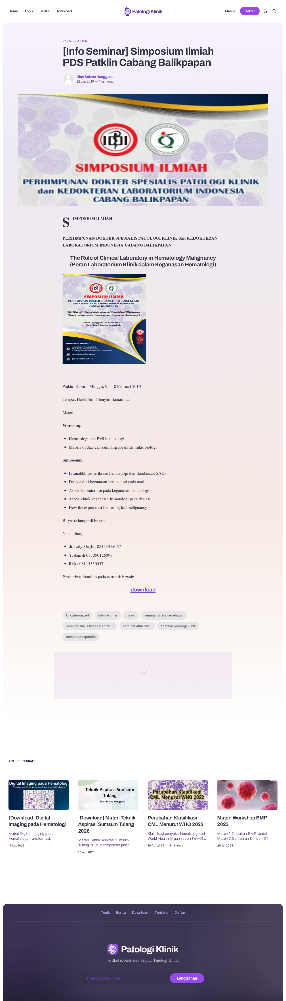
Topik (28, 11)
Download (64, 11)
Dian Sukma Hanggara (94, 77)
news (131, 615)
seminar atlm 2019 (137, 626)
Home (13, 11)
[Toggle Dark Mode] (265, 11)
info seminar (107, 615)
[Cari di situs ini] (274, 11)
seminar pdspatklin (81, 637)
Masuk (230, 11)
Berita (44, 11)
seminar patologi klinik (178, 626)
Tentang (161, 912)
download (143, 590)
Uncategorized (75, 40)
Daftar (250, 11)
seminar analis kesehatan (163, 615)
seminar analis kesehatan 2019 (90, 626)
